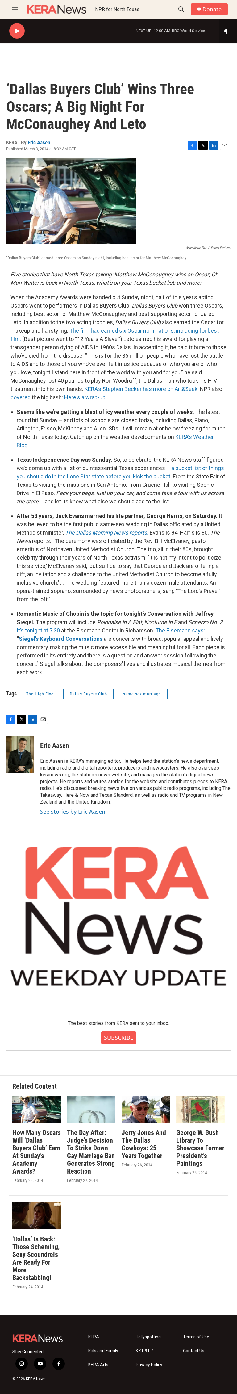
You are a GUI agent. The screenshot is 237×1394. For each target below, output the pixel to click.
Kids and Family (103, 1351)
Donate (212, 9)
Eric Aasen (39, 142)
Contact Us (193, 1351)
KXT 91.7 (144, 1351)
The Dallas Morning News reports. (106, 532)
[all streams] (228, 31)
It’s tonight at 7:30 (38, 630)
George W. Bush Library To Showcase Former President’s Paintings (200, 1148)
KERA (93, 1337)
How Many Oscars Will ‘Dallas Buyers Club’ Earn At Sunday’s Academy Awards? (36, 1152)
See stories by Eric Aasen (72, 811)
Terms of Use (196, 1337)
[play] (17, 31)
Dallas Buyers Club (88, 693)
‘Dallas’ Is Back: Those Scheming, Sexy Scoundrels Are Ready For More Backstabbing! (36, 1258)
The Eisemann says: (180, 630)
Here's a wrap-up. (85, 397)
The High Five (40, 693)
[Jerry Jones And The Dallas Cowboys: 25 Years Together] (146, 1109)
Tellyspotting (148, 1337)
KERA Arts (98, 1365)
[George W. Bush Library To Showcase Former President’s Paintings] (200, 1109)
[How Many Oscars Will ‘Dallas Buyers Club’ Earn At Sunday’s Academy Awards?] (36, 1109)
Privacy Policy (149, 1365)
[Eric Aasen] (20, 754)
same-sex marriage (142, 693)
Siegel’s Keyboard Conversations (60, 639)
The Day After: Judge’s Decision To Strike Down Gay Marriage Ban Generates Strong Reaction (91, 1152)
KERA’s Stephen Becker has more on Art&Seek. (142, 389)
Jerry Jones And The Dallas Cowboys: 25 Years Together (144, 1144)
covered (21, 397)
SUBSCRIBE (118, 1037)
